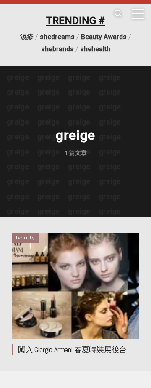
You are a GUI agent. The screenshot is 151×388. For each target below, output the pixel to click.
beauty (25, 238)
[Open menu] (138, 14)
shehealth (95, 49)
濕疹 (27, 37)
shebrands (57, 49)
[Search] (118, 14)
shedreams (57, 37)
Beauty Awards (104, 37)
